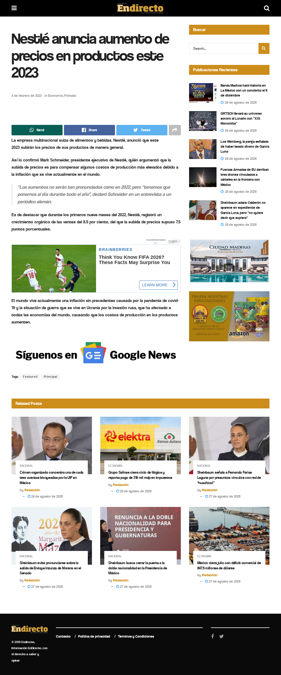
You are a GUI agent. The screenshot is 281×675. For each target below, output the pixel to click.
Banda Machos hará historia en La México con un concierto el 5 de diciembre (244, 90)
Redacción (32, 490)
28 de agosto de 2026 (46, 496)
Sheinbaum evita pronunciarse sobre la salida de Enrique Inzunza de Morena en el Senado (50, 568)
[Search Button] (263, 48)
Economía (55, 96)
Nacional (26, 465)
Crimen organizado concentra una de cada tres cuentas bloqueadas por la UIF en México (51, 477)
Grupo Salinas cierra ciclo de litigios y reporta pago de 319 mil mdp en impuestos (140, 475)
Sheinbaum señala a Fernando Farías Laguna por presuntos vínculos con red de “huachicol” (229, 477)
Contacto (63, 636)
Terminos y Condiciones (136, 636)
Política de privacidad (94, 636)
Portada (70, 96)
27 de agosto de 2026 (224, 496)
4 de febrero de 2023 (27, 96)
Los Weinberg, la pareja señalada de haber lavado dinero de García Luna (245, 146)
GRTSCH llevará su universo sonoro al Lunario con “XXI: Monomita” (241, 118)
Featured (30, 376)
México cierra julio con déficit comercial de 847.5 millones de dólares (229, 565)
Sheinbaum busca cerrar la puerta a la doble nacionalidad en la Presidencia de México (137, 568)
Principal (50, 376)
